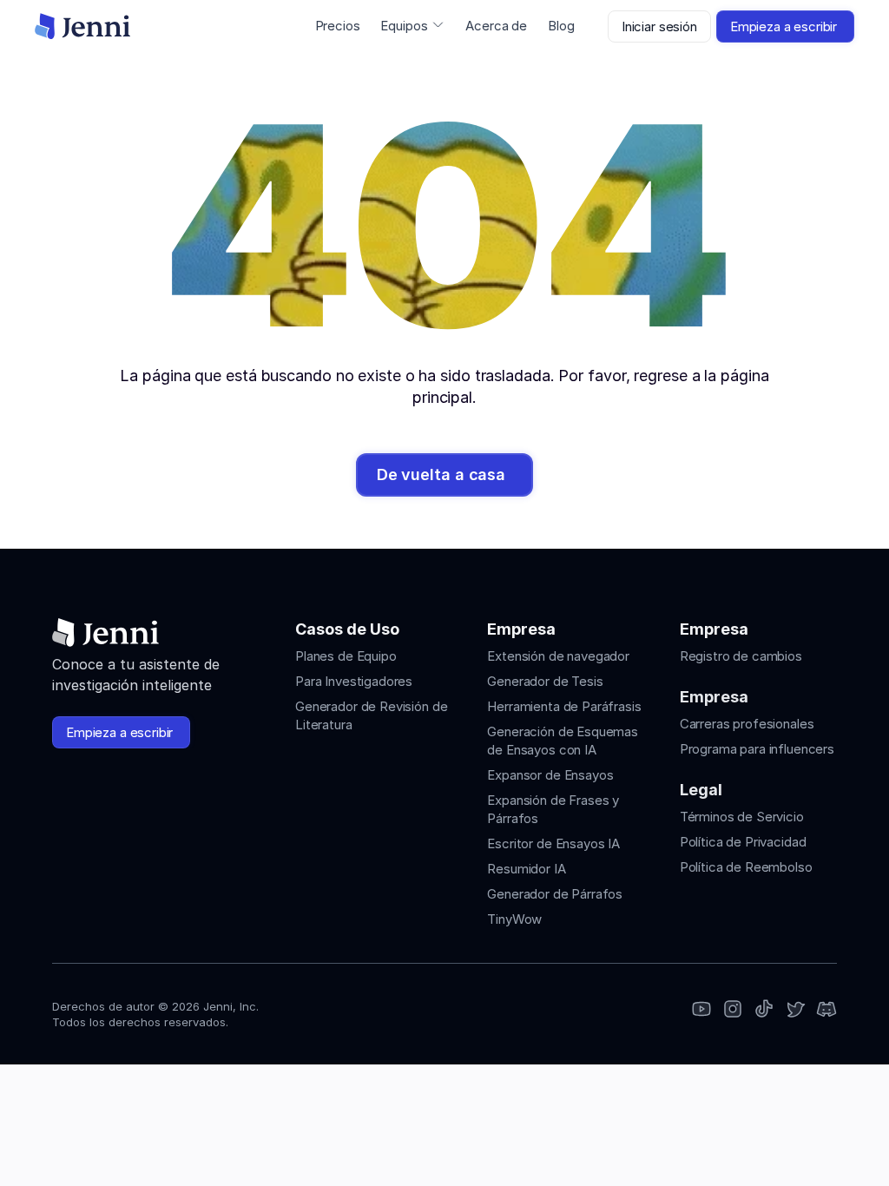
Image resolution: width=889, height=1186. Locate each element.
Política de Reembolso (746, 867)
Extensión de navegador (558, 656)
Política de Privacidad (743, 841)
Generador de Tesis (545, 681)
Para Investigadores (353, 681)
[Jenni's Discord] (826, 1010)
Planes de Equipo (346, 656)
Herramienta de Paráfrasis (564, 706)
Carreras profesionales (747, 723)
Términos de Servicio (742, 816)
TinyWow (514, 919)
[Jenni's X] (795, 1010)
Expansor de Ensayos (550, 775)
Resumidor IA (526, 868)
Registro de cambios (741, 656)
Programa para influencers (757, 749)
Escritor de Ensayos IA (553, 843)
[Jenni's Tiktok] (764, 1010)
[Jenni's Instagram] (701, 1010)
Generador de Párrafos (554, 894)
